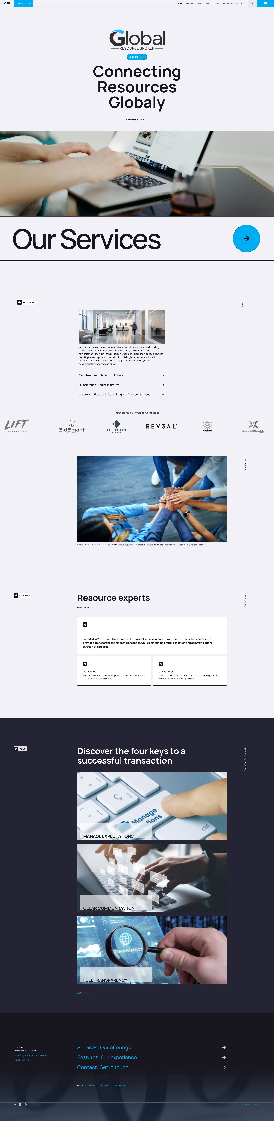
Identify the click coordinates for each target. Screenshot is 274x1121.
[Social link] (15, 1104)
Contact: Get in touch (103, 1067)
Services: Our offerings (104, 1047)
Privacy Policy (244, 1104)
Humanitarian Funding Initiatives (99, 385)
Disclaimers (256, 1104)
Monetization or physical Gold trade (101, 375)
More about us (84, 607)
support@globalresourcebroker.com (30, 1055)
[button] (23, 3)
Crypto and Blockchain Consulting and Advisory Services (114, 394)
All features (82, 993)
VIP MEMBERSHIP (135, 119)
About (92, 1085)
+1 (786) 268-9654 (22, 1060)
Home (80, 1085)
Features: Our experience (107, 1057)
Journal (104, 1085)
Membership (120, 1085)
